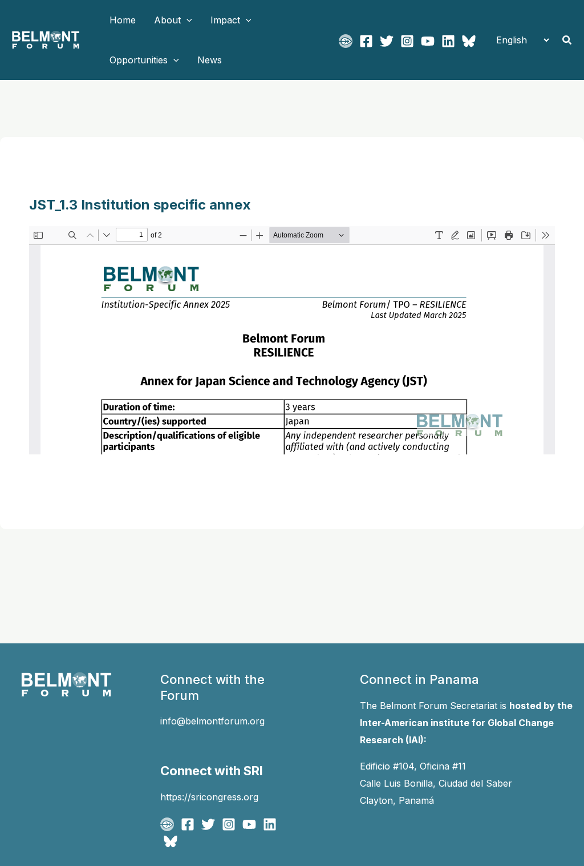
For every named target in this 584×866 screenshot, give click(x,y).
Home (123, 20)
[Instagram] (407, 41)
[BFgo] (345, 41)
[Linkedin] (448, 41)
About (167, 20)
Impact (225, 20)
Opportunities (139, 60)
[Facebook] (366, 41)
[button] (186, 20)
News (209, 60)
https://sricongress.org (209, 797)
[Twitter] (387, 41)
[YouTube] (428, 41)
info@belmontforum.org (212, 721)
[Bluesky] (469, 41)
